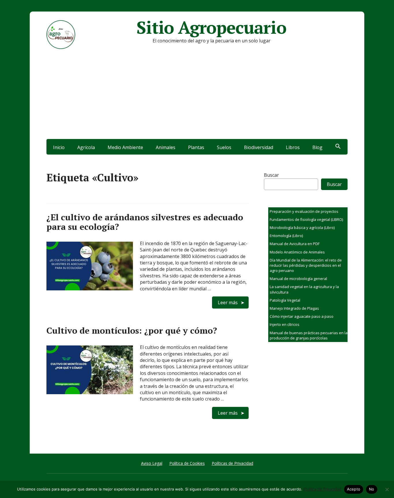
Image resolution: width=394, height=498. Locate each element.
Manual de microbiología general (298, 278)
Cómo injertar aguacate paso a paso (301, 316)
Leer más (228, 302)
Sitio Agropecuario (211, 27)
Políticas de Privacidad (232, 463)
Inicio (59, 147)
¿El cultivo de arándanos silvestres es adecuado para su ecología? (144, 221)
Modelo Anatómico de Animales (297, 252)
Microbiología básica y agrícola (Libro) (302, 227)
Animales (165, 147)
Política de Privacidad (322, 489)
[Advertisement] (197, 95)
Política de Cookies (187, 463)
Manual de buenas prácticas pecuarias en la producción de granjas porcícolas (309, 335)
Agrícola (86, 147)
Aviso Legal (151, 463)
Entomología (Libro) (286, 235)
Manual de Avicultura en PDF (295, 243)
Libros (293, 147)
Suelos (224, 147)
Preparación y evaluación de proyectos (304, 211)
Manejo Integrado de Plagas (294, 308)
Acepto (354, 489)
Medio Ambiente (125, 147)
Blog (317, 147)
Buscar (271, 175)
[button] (338, 147)
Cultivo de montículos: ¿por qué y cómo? (131, 330)
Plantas (196, 147)
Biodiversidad (258, 147)
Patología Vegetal (285, 300)
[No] (387, 489)
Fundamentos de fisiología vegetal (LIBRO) (306, 219)
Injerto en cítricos (284, 324)
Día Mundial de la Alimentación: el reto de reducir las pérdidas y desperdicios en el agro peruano (306, 265)
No (371, 489)
